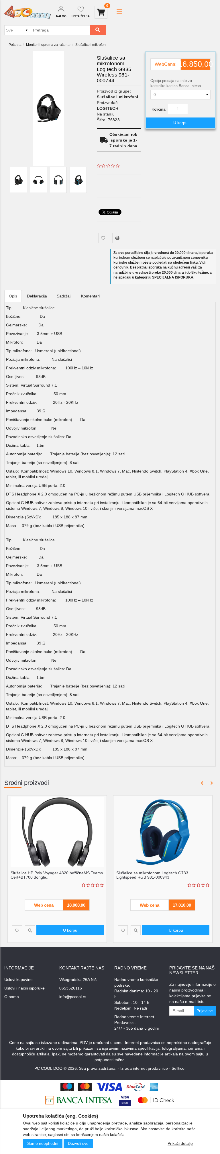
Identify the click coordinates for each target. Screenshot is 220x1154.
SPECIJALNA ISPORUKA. (173, 277)
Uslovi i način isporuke (24, 988)
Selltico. (179, 1068)
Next (210, 783)
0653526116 (70, 988)
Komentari (90, 296)
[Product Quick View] (30, 930)
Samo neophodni (42, 1143)
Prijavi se (205, 1010)
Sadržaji (64, 296)
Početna (15, 45)
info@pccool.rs (72, 996)
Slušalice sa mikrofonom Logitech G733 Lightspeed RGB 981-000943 (46, 875)
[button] (119, 12)
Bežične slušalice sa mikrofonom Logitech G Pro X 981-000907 (161, 875)
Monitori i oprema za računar (48, 45)
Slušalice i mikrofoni (91, 45)
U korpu (180, 122)
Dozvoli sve (78, 1143)
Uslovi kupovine (18, 979)
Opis (13, 296)
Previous (202, 783)
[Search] (98, 30)
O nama (11, 996)
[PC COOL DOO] (27, 12)
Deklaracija (37, 296)
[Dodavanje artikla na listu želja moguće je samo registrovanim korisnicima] (103, 238)
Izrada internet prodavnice (144, 1068)
